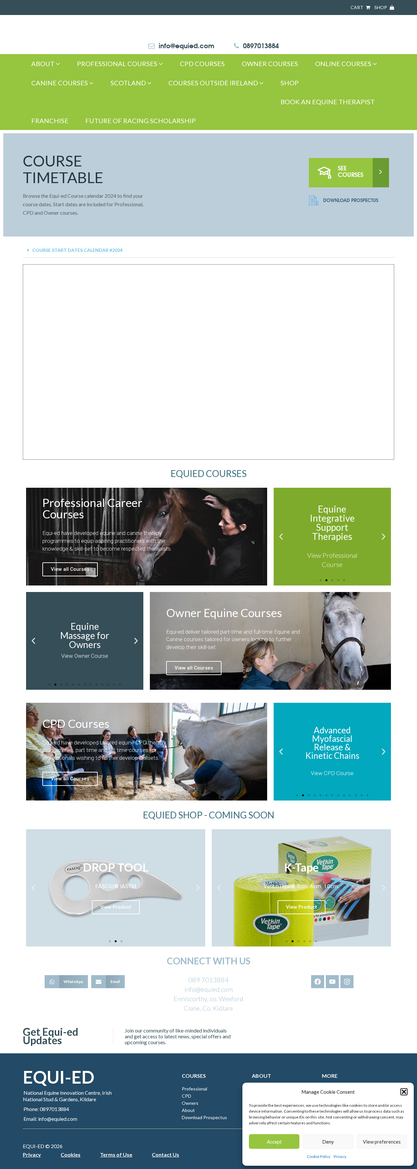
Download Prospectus (350, 200)
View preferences (382, 1142)
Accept (274, 1142)
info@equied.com (186, 45)
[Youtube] (332, 981)
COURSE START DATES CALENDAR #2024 (77, 250)
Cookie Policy (318, 1156)
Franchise (49, 120)
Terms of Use (116, 1154)
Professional (194, 1088)
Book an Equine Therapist (327, 102)
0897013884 (261, 45)
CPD (186, 1096)
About (43, 63)
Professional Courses (118, 63)
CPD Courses (202, 63)
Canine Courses (60, 83)
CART (357, 7)
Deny (328, 1142)
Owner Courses (270, 63)
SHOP (381, 7)
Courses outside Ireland (213, 83)
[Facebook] (317, 981)
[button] (404, 1092)
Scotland (128, 83)
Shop (289, 83)
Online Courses (344, 63)
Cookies (70, 1154)
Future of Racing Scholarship (140, 120)
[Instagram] (346, 981)
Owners (190, 1103)
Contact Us (165, 1154)
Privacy (340, 1156)
